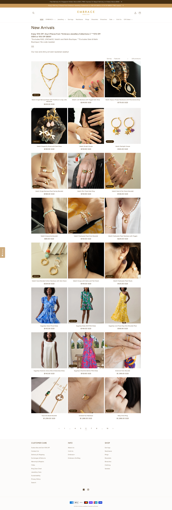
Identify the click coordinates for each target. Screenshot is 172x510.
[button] (33, 13)
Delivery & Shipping (37, 454)
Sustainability (35, 475)
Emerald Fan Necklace (86, 415)
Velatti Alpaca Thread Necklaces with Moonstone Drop (122, 99)
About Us (71, 448)
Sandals (107, 469)
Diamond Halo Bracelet (122, 371)
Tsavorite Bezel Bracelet (49, 415)
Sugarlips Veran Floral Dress (49, 326)
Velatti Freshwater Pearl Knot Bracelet (86, 236)
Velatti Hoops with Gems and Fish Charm (86, 281)
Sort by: (109, 58)
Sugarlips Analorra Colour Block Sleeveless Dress (49, 371)
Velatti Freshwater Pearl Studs (122, 281)
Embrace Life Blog (74, 458)
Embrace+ (71, 454)
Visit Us (70, 451)
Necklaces (108, 451)
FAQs (33, 465)
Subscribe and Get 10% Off (40, 448)
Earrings (107, 448)
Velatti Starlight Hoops (122, 146)
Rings (107, 454)
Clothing (108, 465)
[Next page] (113, 428)
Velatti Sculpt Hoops (86, 146)
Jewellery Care (36, 472)
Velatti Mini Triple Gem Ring (86, 191)
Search (33, 482)
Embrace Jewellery (83, 506)
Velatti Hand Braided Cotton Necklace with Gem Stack (49, 281)
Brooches (108, 461)
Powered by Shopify (93, 506)
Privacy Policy (36, 479)
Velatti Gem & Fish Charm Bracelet (123, 191)
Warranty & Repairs (37, 461)
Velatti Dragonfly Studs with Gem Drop (49, 146)
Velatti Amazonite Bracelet (49, 236)
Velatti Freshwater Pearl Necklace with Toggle (122, 236)
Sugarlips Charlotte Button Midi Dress (86, 371)
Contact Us (35, 451)
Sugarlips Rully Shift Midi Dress (86, 326)
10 (107, 428)
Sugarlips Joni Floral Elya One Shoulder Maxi (123, 326)
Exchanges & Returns (38, 458)
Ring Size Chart (36, 469)
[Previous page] (59, 428)
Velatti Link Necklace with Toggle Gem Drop (86, 99)
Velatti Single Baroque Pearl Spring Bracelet (49, 191)
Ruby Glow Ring (123, 415)
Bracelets (108, 458)
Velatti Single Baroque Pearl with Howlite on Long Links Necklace (49, 100)
